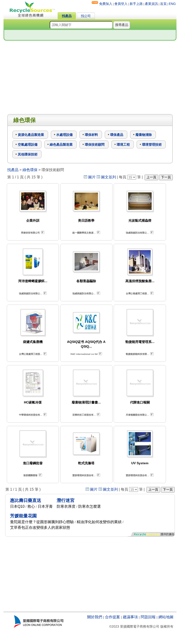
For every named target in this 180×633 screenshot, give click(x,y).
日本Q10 (17, 506)
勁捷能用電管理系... (139, 342)
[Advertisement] (90, 77)
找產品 (67, 16)
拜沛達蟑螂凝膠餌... (32, 281)
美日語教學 (86, 220)
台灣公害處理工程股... (137, 293)
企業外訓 (32, 220)
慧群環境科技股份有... (84, 475)
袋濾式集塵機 (33, 342)
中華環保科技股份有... (30, 415)
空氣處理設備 (28, 144)
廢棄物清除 (143, 135)
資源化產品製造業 (31, 135)
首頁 (163, 4)
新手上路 (136, 4)
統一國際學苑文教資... (84, 232)
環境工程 (123, 144)
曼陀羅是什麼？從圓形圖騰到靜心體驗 (42, 522)
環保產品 (116, 135)
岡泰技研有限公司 (30, 232)
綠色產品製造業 (61, 144)
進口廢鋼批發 (33, 463)
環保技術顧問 (95, 144)
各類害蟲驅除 (86, 281)
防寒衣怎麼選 (89, 506)
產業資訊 (151, 4)
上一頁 (151, 177)
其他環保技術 (28, 154)
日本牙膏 (45, 506)
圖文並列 (108, 177)
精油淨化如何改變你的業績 (99, 522)
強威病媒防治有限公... (137, 232)
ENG (172, 4)
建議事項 (130, 617)
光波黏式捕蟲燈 (139, 220)
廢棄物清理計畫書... (86, 402)
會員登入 (121, 4)
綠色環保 (30, 170)
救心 (31, 506)
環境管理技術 (152, 144)
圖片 (92, 177)
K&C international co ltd (84, 354)
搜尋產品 (121, 25)
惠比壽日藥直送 (25, 500)
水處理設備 (64, 135)
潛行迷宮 (66, 500)
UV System (139, 463)
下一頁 (166, 177)
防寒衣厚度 (66, 506)
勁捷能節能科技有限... (137, 354)
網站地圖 (165, 617)
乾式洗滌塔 (86, 463)
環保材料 (91, 135)
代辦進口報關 (140, 402)
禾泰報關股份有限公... (137, 415)
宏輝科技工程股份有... (84, 415)
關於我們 (94, 617)
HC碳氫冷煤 (33, 402)
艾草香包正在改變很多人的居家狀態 (40, 527)
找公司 (86, 16)
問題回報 (148, 617)
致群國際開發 (30, 475)
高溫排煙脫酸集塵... (139, 281)
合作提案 (112, 617)
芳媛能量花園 (23, 515)
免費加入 (105, 4)
